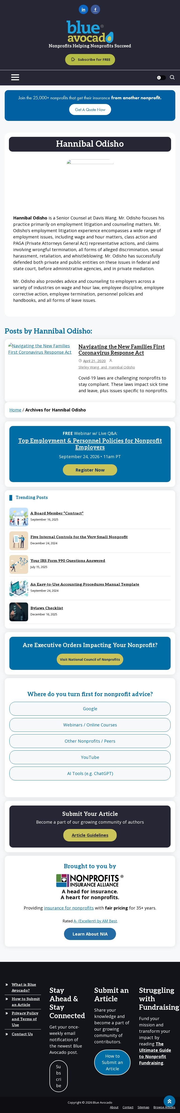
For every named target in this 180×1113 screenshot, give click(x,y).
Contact (128, 1107)
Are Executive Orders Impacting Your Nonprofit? (90, 645)
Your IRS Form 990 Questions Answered (67, 561)
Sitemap (143, 1107)
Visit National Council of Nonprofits (90, 659)
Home (15, 410)
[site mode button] (161, 77)
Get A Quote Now (90, 109)
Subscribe (58, 1076)
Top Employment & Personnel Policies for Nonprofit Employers (90, 444)
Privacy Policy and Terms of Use (25, 1019)
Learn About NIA (90, 934)
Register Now (90, 470)
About (114, 1107)
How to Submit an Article (26, 1002)
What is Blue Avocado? (24, 988)
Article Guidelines (90, 835)
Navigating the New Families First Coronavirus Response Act (122, 350)
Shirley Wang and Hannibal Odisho (107, 367)
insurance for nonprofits (69, 908)
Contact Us (22, 1034)
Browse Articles (164, 1107)
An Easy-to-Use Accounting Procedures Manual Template (84, 584)
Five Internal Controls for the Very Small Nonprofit (79, 537)
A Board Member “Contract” (56, 513)
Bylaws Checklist (46, 608)
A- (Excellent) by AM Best (95, 921)
